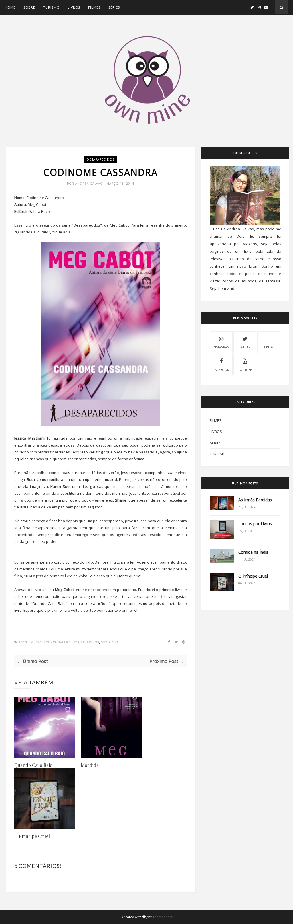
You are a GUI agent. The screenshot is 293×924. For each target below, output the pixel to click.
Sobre (29, 7)
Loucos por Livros (255, 523)
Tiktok (269, 347)
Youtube (245, 370)
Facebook (221, 370)
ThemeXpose (163, 917)
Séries (114, 7)
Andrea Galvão (89, 184)
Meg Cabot (110, 642)
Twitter (245, 347)
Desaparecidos (100, 159)
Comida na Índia (253, 552)
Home (10, 7)
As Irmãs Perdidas (255, 499)
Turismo (51, 7)
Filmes (94, 7)
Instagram (221, 347)
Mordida (90, 765)
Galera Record (71, 642)
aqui (67, 232)
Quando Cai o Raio (33, 765)
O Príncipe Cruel (32, 836)
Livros (74, 7)
